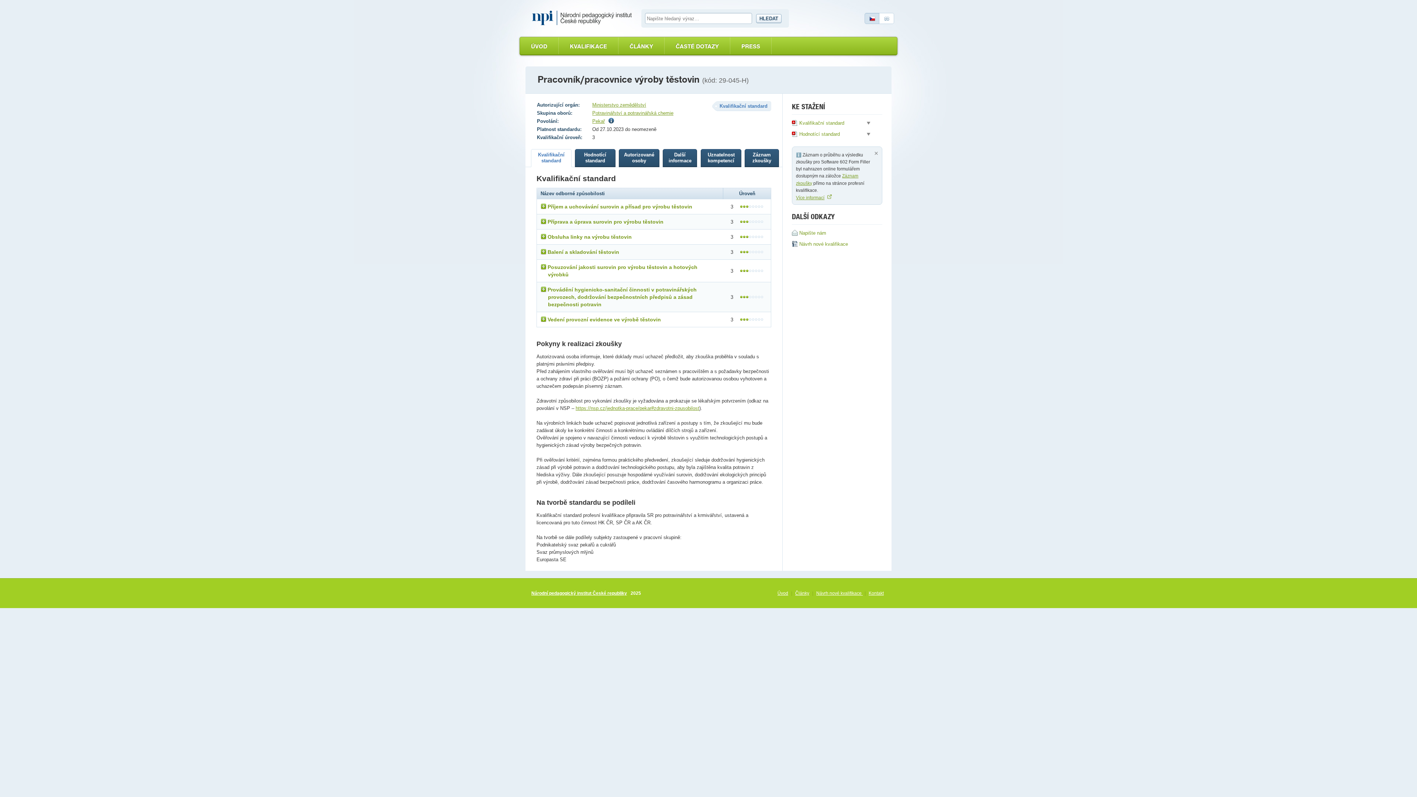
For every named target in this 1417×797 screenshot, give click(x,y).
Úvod (539, 46)
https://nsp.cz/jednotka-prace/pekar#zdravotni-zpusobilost (637, 408)
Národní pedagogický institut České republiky (579, 593)
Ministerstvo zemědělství (619, 105)
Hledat (768, 18)
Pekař (598, 121)
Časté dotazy (697, 46)
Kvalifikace (588, 46)
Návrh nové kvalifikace (839, 593)
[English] (886, 18)
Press (750, 46)
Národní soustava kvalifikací (583, 18)
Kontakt (876, 593)
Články (641, 46)
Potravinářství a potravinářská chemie (632, 113)
